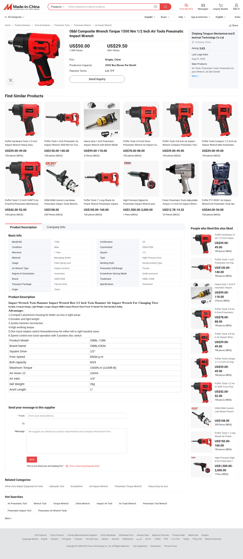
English (44, 539)
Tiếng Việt (197, 539)
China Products (57, 535)
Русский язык (92, 539)
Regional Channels (160, 535)
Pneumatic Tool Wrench (155, 503)
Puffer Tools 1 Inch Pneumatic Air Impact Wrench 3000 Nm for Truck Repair (225, 261)
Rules (237, 17)
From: (21, 415)
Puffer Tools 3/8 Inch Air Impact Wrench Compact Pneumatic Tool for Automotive (225, 335)
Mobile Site (193, 535)
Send (31, 459)
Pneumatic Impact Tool (19, 510)
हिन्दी (166, 539)
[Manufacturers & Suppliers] (21, 6)
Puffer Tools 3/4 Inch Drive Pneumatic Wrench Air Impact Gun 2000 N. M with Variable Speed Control (225, 310)
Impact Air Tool (104, 503)
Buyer (164, 17)
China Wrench (83, 503)
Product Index (178, 535)
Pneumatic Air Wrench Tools (52, 510)
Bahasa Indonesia (213, 539)
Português (66, 539)
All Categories (15, 17)
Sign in (236, 8)
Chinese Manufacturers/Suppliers (82, 535)
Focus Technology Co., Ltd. (100, 546)
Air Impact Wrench (98, 486)
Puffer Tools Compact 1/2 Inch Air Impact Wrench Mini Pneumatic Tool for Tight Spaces (225, 360)
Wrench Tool (40, 503)
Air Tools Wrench (127, 503)
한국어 (148, 539)
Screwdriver (77, 486)
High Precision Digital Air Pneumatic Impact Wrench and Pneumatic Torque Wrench (225, 459)
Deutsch (115, 539)
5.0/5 (202, 48)
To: (23, 423)
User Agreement (140, 546)
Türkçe (186, 539)
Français (78, 539)
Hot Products (40, 535)
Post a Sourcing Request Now (83, 465)
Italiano (105, 539)
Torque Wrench (61, 503)
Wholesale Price (126, 535)
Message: (19, 431)
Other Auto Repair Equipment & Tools (24, 486)
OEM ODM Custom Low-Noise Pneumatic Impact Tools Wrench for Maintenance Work (225, 410)
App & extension (199, 17)
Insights (205, 535)
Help (180, 17)
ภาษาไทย (175, 539)
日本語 (158, 539)
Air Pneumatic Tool (17, 503)
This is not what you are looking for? (45, 465)
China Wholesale (108, 535)
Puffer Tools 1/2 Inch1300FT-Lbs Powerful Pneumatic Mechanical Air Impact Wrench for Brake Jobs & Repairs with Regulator (225, 385)
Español (54, 539)
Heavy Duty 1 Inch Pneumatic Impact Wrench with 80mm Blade (225, 286)
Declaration (156, 546)
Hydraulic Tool (56, 486)
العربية (139, 539)
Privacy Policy (170, 546)
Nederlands (128, 539)
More (194, 75)
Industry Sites (143, 535)
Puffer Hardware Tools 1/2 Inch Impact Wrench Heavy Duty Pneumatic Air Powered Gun (225, 236)
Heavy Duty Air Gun (158, 486)
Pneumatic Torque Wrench (128, 486)
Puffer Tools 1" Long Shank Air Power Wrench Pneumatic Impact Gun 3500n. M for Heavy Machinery (225, 434)
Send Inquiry (97, 79)
